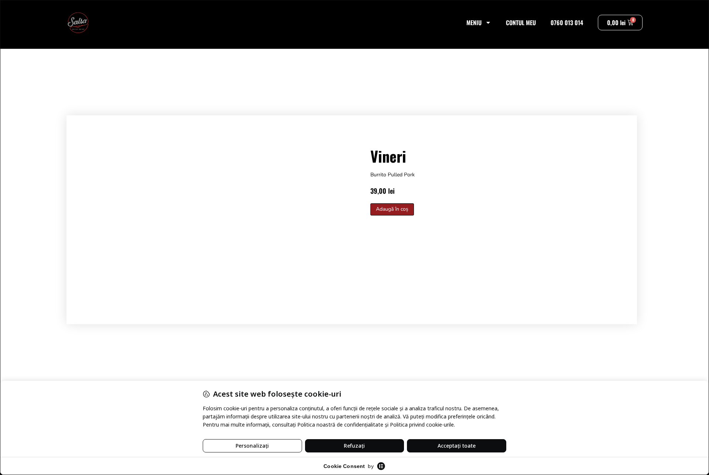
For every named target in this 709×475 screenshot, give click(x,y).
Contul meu (521, 22)
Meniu (474, 22)
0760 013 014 (567, 22)
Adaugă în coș (392, 209)
